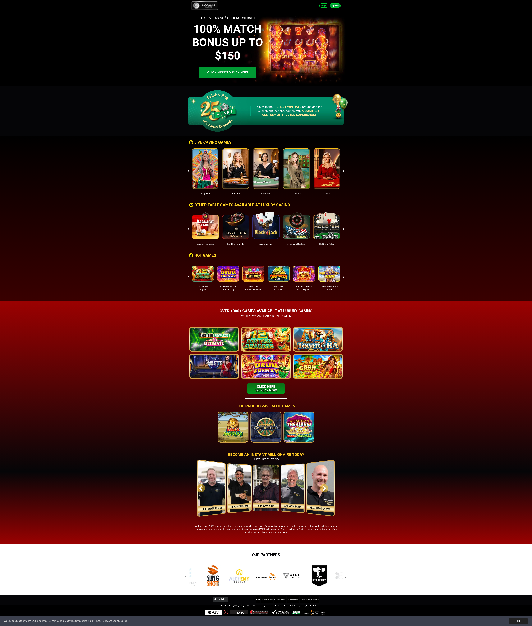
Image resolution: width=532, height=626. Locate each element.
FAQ (225, 606)
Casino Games (280, 599)
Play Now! (315, 599)
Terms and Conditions (275, 606)
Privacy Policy (234, 606)
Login (324, 5)
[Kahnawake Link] (259, 612)
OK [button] (518, 621)
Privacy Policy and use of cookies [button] (110, 621)
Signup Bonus (267, 599)
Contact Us (305, 599)
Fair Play (262, 606)
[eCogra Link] (280, 612)
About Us (219, 606)
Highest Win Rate (310, 606)
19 (225, 612)
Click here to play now (227, 72)
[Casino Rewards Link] (296, 612)
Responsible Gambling (249, 606)
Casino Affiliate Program (293, 606)
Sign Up (335, 5)
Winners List (293, 599)
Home (258, 599)
